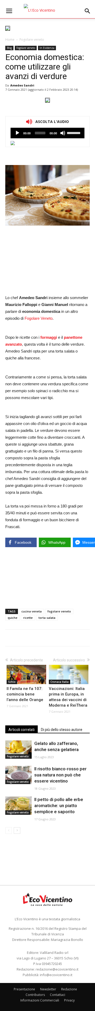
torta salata (47, 618)
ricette (28, 618)
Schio (12, 682)
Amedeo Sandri (22, 85)
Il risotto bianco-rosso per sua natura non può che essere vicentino (60, 775)
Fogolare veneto (32, 39)
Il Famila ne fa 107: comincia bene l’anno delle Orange (25, 694)
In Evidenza (47, 48)
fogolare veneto (59, 611)
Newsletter (48, 989)
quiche (12, 618)
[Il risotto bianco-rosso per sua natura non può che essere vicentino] (18, 775)
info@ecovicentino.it (56, 974)
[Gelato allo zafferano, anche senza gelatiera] (18, 749)
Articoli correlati (21, 730)
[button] (87, 11)
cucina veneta (31, 611)
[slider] (74, 132)
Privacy (69, 1000)
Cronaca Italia (59, 682)
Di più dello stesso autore (61, 730)
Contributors (35, 994)
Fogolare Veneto (39, 318)
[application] (47, 133)
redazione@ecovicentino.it (57, 969)
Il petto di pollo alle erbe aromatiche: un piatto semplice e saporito (58, 805)
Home (10, 39)
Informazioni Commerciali (39, 1000)
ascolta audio (17, 133)
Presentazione (24, 989)
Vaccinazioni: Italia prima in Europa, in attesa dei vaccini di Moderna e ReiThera (68, 697)
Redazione (69, 989)
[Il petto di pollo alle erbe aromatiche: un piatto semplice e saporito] (18, 806)
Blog (9, 48)
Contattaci (57, 994)
